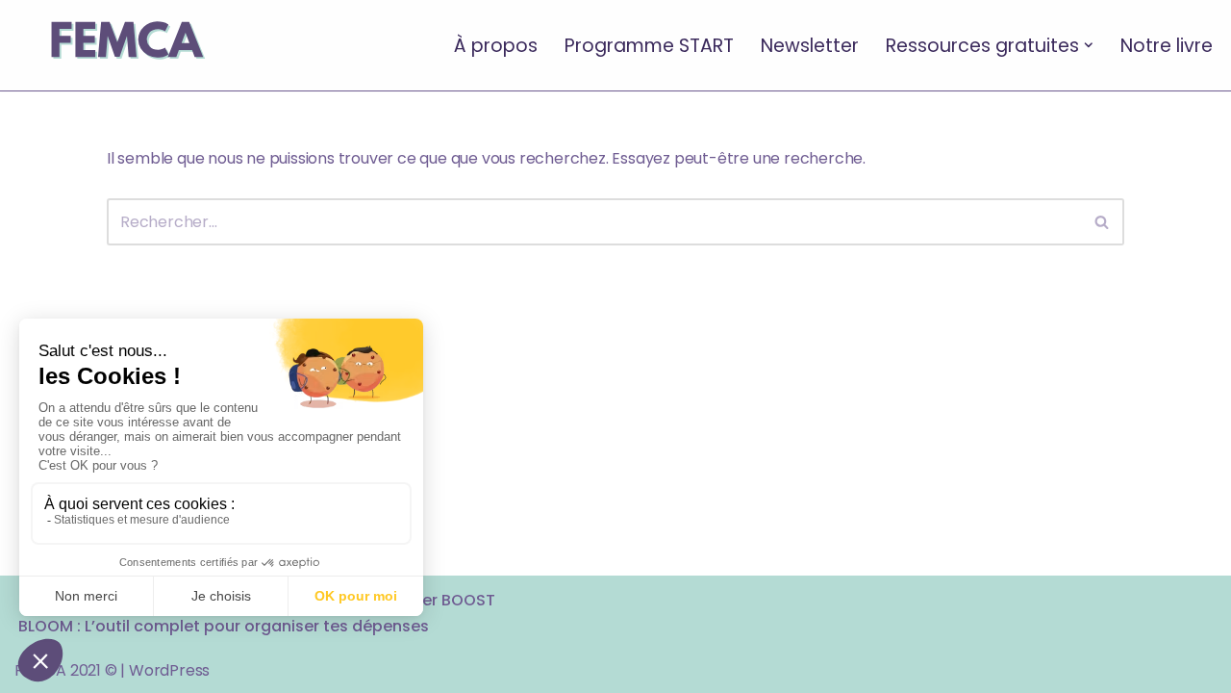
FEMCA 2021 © (65, 670)
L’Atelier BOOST (436, 600)
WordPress (169, 670)
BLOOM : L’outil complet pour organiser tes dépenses (223, 626)
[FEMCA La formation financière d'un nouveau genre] (125, 45)
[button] (1088, 45)
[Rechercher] (1102, 221)
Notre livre (1166, 45)
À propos (496, 45)
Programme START (649, 45)
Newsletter (810, 45)
